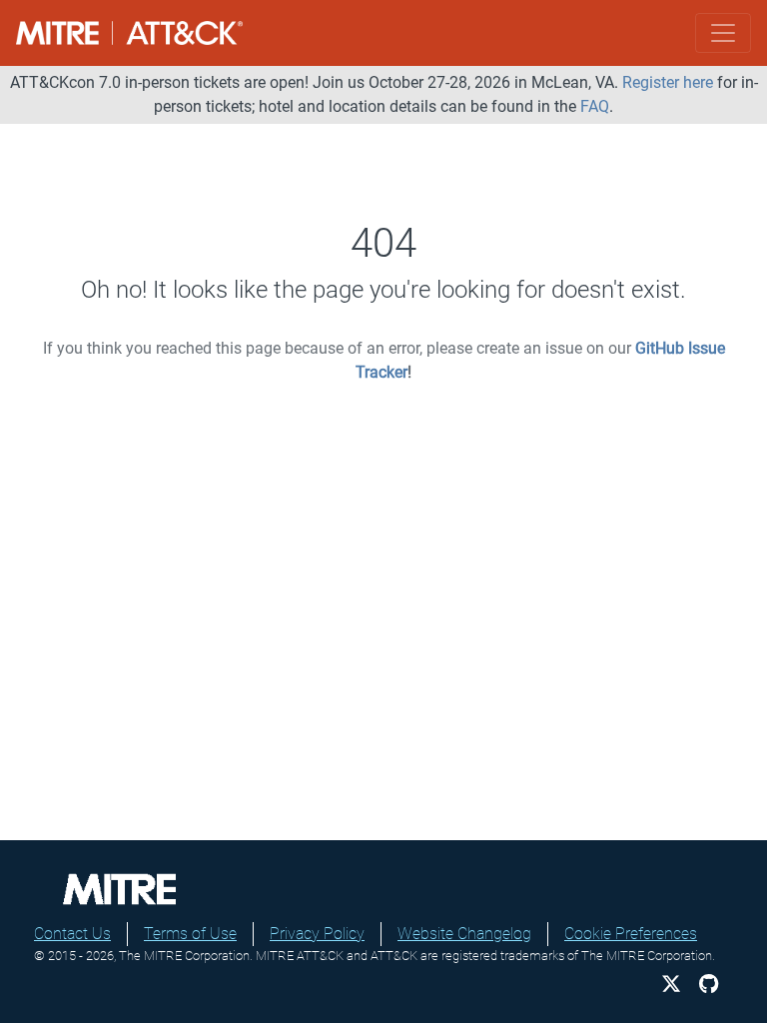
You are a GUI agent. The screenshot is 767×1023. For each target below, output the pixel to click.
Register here (667, 82)
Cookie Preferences (630, 933)
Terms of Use (190, 933)
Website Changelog (464, 933)
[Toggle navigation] (723, 33)
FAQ (594, 106)
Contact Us (72, 933)
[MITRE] (120, 887)
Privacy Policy (317, 933)
